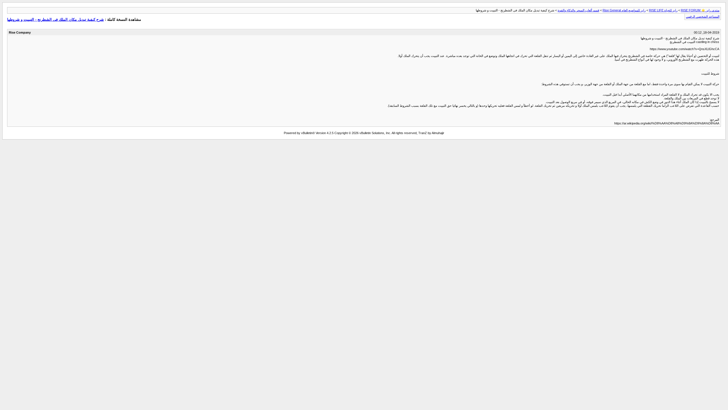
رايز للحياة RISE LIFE (663, 10)
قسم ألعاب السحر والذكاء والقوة (578, 10)
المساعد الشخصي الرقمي (702, 16)
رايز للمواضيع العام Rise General (624, 10)
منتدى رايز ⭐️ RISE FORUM (700, 10)
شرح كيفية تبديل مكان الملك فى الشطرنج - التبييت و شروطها (55, 19)
